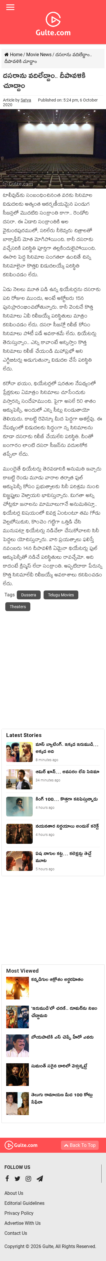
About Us (13, 1193)
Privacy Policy (19, 1213)
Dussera (28, 595)
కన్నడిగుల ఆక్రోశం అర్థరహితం (57, 980)
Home (15, 54)
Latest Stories (24, 735)
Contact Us (15, 1233)
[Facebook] (7, 1179)
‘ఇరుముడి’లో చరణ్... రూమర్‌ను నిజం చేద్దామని (64, 1013)
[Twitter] (17, 1179)
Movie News (39, 54)
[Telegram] (40, 1179)
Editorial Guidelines (24, 1203)
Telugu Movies (61, 595)
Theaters (18, 606)
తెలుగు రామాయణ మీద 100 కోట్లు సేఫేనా (62, 1100)
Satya (26, 100)
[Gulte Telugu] (53, 22)
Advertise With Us (22, 1223)
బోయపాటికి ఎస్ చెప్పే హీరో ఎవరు (62, 1038)
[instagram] (28, 1179)
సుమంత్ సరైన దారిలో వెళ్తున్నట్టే (59, 1067)
